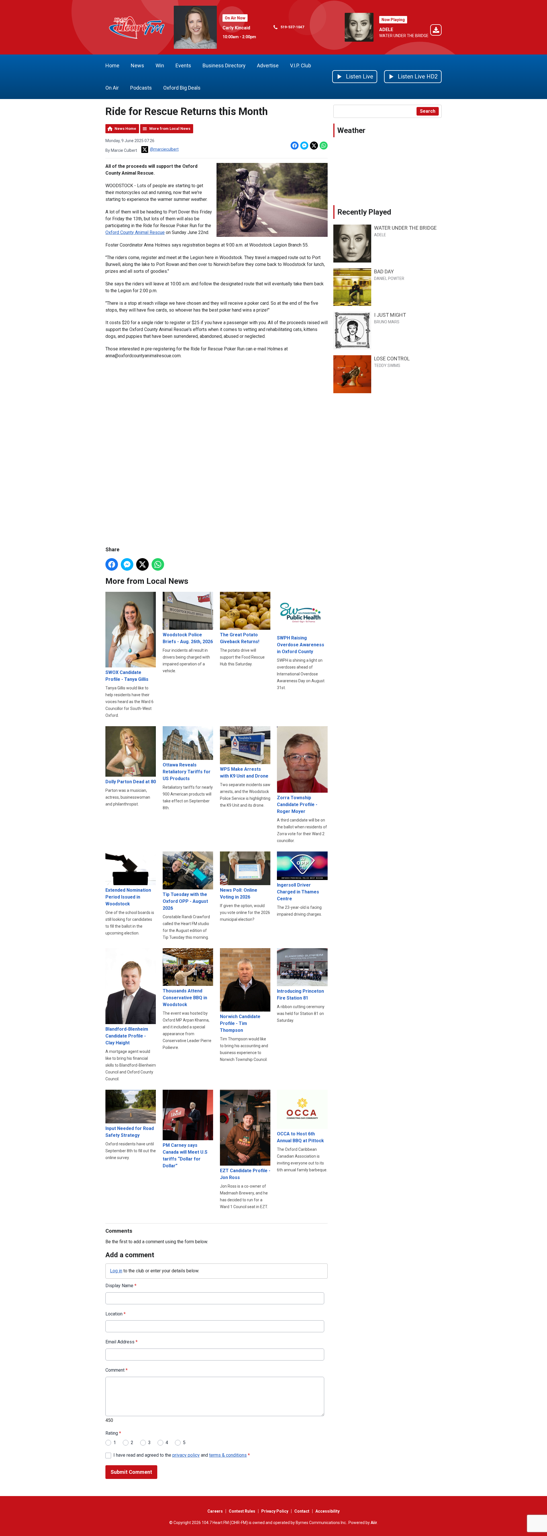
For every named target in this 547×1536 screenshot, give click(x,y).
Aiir (374, 1522)
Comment (116, 1370)
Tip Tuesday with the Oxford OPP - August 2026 (185, 901)
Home (112, 65)
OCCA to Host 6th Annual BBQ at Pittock (300, 1137)
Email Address (121, 1342)
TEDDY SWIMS (387, 365)
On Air (112, 88)
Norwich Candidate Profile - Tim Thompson (240, 1023)
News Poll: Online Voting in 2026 (238, 893)
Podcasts (141, 88)
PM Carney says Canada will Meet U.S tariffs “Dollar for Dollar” (185, 1155)
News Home (125, 128)
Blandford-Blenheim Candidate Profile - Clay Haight (126, 1035)
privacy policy (186, 1455)
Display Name (120, 1285)
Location (115, 1314)
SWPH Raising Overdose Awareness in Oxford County (300, 644)
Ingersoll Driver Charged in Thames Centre (298, 891)
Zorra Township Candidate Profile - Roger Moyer (297, 804)
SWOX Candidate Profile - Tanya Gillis (126, 676)
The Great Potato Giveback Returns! (239, 638)
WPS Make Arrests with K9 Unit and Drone (244, 772)
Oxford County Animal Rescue (135, 232)
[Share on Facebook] (295, 146)
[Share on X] (314, 146)
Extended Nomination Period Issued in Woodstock (128, 897)
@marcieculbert (164, 149)
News (137, 65)
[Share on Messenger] (304, 146)
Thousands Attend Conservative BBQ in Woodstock (185, 997)
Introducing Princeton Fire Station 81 (300, 994)
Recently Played (364, 212)
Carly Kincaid (236, 28)
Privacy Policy (274, 1511)
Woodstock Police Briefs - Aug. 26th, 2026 (188, 638)
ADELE (386, 29)
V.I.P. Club (300, 65)
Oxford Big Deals (182, 88)
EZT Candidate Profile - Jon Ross (245, 1174)
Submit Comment (131, 1472)
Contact (301, 1511)
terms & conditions (228, 1455)
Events (183, 65)
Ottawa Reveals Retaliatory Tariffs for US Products (187, 771)
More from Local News (169, 128)
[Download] (436, 31)
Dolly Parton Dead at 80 (130, 781)
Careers (215, 1511)
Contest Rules (242, 1511)
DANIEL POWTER (389, 278)
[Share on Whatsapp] (324, 146)
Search (427, 111)
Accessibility (327, 1511)
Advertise (268, 65)
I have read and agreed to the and (181, 1455)
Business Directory (224, 65)
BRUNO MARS (386, 322)
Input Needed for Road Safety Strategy (129, 1132)
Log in (116, 1270)
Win (160, 65)
